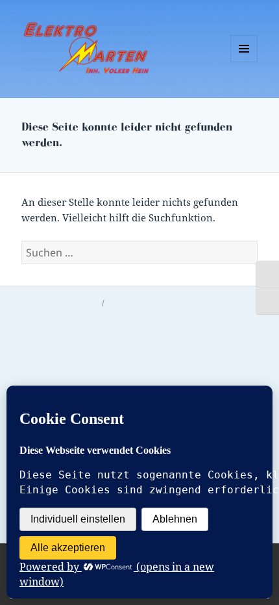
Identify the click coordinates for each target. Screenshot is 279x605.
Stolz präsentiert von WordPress (163, 303)
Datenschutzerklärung (59, 303)
